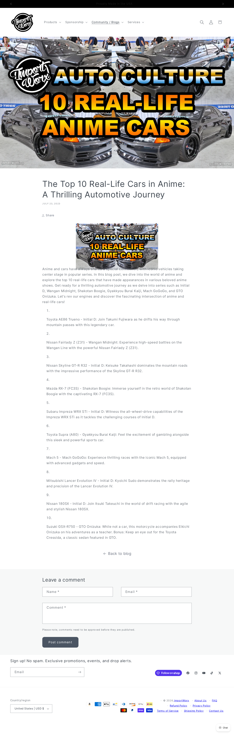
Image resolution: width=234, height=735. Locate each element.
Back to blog (119, 553)
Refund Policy (178, 705)
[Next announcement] (223, 4)
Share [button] (50, 215)
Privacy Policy (202, 705)
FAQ (214, 700)
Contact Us (216, 710)
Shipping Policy (194, 710)
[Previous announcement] (11, 4)
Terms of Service (167, 710)
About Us (200, 700)
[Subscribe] (79, 672)
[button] (52, 22)
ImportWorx (181, 700)
